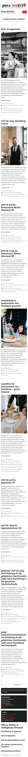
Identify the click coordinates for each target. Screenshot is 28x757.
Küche (16, 105)
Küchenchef (20, 105)
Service (20, 192)
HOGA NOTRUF (7, 11)
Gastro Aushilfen (4, 466)
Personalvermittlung (12, 371)
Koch (21, 108)
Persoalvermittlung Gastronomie (15, 467)
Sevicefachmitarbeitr (14, 562)
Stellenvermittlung (9, 286)
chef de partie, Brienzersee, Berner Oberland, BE (11, 207)
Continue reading (8, 100)
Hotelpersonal (4, 467)
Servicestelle (4, 291)
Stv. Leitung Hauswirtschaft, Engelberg (11, 745)
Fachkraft (4, 105)
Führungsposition (11, 105)
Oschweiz (10, 112)
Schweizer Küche (19, 242)
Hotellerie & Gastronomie (12, 192)
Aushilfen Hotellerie (17, 464)
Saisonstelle (12, 242)
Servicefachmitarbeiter (14, 196)
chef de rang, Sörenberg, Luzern (13, 122)
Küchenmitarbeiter (5, 242)
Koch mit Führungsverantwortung (8, 110)
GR (24, 618)
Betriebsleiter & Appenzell (11, 731)
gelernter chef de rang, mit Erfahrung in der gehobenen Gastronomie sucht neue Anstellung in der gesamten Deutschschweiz (13, 577)
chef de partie (10, 108)
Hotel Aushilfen (19, 466)
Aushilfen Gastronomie (7, 464)
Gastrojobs (10, 373)
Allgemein (4, 370)
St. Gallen (24, 516)
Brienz (13, 238)
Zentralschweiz (22, 196)
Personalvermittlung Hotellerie (8, 469)
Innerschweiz (18, 194)
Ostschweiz (18, 516)
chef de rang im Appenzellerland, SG (11, 527)
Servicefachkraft (4, 196)
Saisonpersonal (18, 469)
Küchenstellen (4, 112)
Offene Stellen (4, 107)
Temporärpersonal (15, 471)
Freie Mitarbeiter (15, 460)
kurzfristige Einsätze (17, 373)
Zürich (11, 623)
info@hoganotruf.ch (11, 718)
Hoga (3, 103)
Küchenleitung (19, 110)
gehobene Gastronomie (18, 618)
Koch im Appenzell (10, 29)
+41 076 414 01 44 (11, 714)
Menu (25, 12)
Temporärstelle (4, 375)
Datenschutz (5, 707)
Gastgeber (15, 560)
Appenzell (4, 108)
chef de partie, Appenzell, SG (8, 481)
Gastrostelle (10, 240)
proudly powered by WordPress (15, 755)
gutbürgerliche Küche (18, 240)
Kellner (22, 194)
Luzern (2, 619)
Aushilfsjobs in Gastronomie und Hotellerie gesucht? (11, 303)
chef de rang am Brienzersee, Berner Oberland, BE (11, 253)
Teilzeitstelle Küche (17, 112)
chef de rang (5, 194)
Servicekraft (23, 290)
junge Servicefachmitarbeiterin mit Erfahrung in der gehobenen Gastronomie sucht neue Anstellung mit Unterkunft (13, 638)
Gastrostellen (17, 108)
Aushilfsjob (4, 373)
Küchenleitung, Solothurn (11, 751)
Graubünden (21, 671)
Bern (3, 238)
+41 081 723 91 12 (9, 716)
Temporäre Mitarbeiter (6, 471)
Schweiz (15, 619)
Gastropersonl (12, 466)
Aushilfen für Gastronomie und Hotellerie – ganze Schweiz (10, 387)
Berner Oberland (8, 238)
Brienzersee (18, 238)
